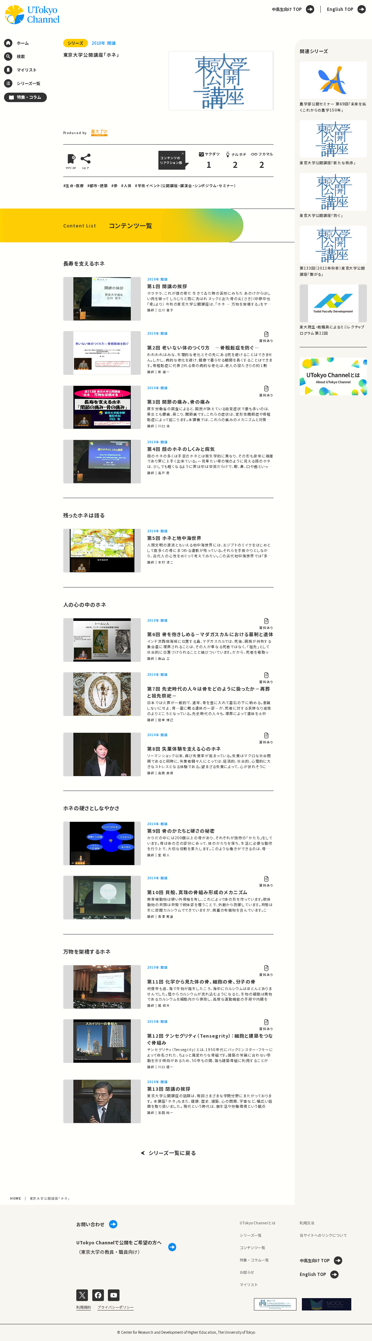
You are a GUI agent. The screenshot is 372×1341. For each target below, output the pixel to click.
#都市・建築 (97, 185)
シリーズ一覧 (251, 1235)
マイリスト (249, 1284)
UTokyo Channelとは (257, 1222)
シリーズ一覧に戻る (172, 1153)
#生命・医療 (73, 185)
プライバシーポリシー (115, 1307)
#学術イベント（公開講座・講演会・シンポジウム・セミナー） (185, 185)
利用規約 (83, 1307)
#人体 (126, 185)
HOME (15, 1198)
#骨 (114, 185)
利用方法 (307, 1222)
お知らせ (247, 1272)
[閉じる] (183, 153)
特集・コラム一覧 (254, 1260)
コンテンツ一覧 (252, 1247)
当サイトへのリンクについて (323, 1235)
